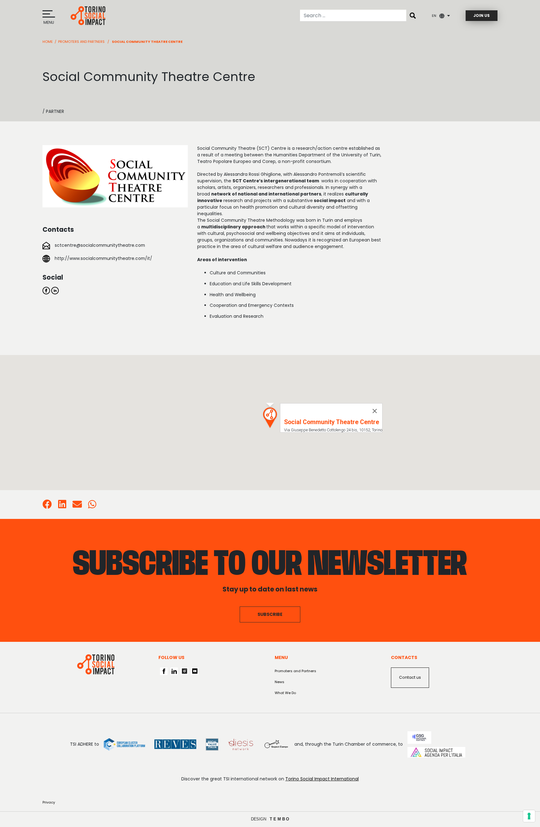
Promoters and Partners (81, 41)
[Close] (374, 411)
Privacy (48, 802)
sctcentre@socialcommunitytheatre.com (100, 245)
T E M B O (279, 819)
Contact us (410, 677)
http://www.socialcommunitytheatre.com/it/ (103, 258)
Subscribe (270, 614)
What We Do (285, 692)
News (279, 681)
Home (47, 41)
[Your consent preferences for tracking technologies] (529, 816)
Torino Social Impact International (322, 779)
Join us (481, 15)
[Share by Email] (77, 506)
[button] (270, 418)
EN (434, 15)
